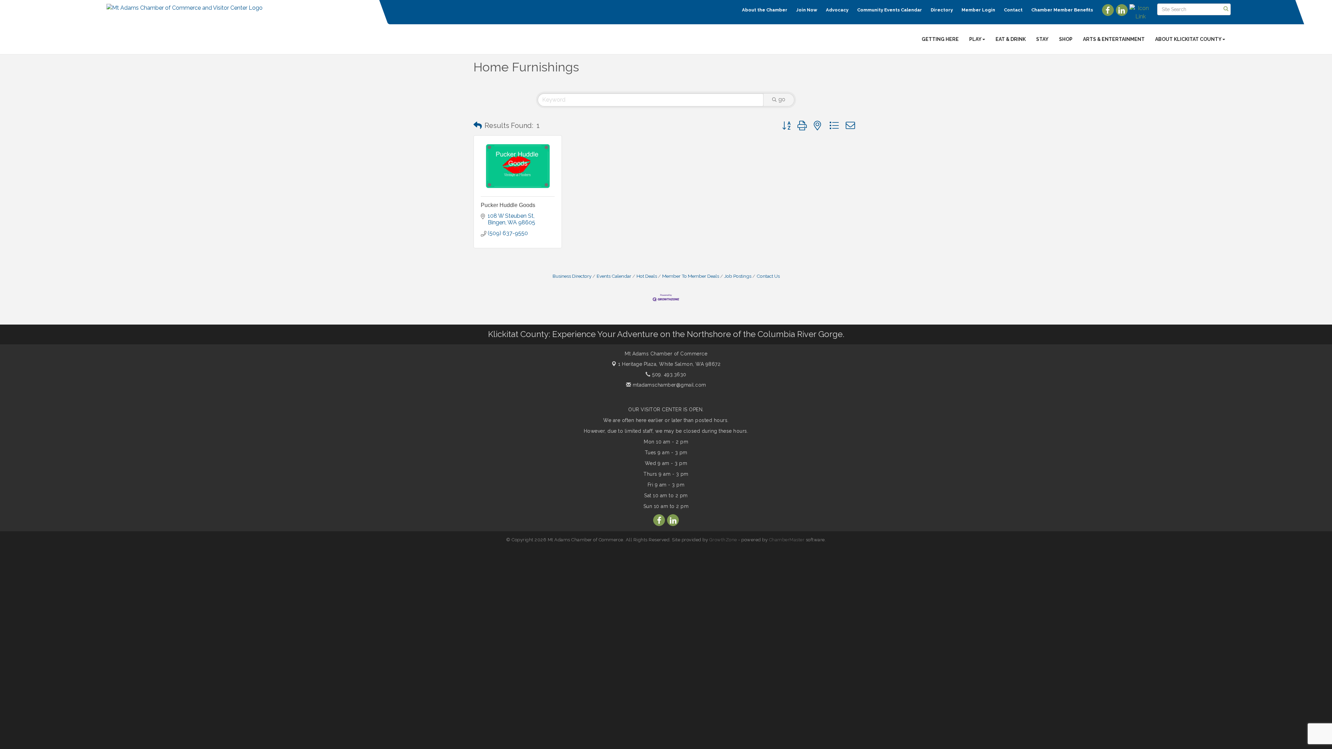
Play (975, 39)
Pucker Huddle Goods (508, 205)
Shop (1066, 39)
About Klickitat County (1188, 39)
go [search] (781, 99)
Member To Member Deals (690, 276)
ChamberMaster (787, 539)
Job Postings (737, 276)
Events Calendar (614, 276)
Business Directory (572, 276)
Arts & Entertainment (1114, 39)
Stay (1042, 39)
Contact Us (768, 276)
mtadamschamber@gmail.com (668, 385)
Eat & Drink (1011, 39)
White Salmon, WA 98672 (669, 364)
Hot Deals (647, 276)
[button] (477, 125)
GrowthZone (723, 539)
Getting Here (940, 39)
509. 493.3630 (668, 374)
